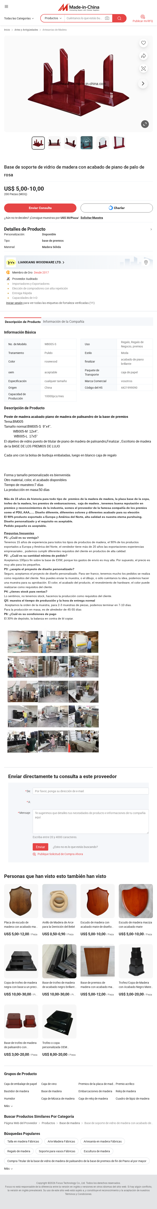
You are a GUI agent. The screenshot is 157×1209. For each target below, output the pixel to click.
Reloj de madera (126, 1091)
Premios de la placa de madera (97, 1084)
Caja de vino (49, 1084)
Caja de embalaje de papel (20, 1084)
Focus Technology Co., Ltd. (70, 1183)
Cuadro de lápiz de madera (132, 1098)
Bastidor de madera (16, 1091)
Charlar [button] (119, 208)
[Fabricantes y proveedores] (78, 7)
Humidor (9, 1098)
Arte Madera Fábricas (61, 1141)
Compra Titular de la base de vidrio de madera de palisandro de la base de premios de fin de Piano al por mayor (76, 1161)
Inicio (7, 29)
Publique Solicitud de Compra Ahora (58, 854)
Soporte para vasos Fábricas (57, 1151)
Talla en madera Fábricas (23, 1141)
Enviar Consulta (40, 208)
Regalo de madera (18, 1151)
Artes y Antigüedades (26, 29)
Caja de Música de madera (58, 1098)
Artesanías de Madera (55, 29)
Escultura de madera (97, 1151)
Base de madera (51, 1091)
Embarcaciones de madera (95, 1091)
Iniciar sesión (14, 303)
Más (7, 1168)
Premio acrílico (125, 1084)
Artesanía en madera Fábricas (103, 1141)
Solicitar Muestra (92, 217)
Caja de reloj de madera (93, 1098)
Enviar (40, 847)
